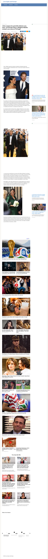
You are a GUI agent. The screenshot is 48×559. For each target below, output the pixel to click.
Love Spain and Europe (10, 1)
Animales (16, 4)
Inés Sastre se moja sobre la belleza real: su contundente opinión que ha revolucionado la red (23, 502)
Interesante (11, 4)
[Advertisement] (24, 14)
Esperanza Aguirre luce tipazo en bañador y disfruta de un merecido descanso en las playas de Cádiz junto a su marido (8, 466)
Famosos (5, 4)
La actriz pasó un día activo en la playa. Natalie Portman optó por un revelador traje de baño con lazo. (38, 195)
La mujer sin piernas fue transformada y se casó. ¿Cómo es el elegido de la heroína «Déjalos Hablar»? (38, 212)
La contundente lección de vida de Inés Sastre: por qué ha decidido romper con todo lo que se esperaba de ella (23, 484)
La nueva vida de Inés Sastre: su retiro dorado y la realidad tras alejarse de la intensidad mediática (8, 502)
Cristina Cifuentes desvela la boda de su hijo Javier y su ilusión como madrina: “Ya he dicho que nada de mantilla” (23, 466)
